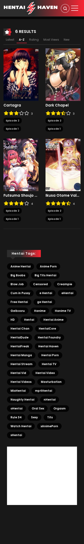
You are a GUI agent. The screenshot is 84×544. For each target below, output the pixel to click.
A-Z (21, 40)
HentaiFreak (19, 346)
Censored (40, 284)
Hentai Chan (19, 329)
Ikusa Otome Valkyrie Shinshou (63, 195)
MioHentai (18, 391)
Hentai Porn (50, 355)
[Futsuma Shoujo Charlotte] (21, 164)
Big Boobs (17, 275)
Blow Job (17, 284)
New (67, 40)
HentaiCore (47, 329)
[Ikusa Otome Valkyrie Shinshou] (63, 164)
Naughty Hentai (22, 400)
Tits (50, 417)
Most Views (51, 40)
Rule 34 (16, 417)
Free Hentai (19, 302)
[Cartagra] (21, 74)
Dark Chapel (57, 105)
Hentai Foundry (49, 337)
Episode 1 (12, 129)
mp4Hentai (43, 391)
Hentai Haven (48, 346)
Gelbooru (17, 311)
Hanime (40, 311)
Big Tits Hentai (45, 275)
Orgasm (59, 408)
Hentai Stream (21, 364)
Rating (34, 40)
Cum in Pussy (20, 293)
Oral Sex (38, 408)
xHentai (16, 435)
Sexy (34, 417)
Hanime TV (63, 311)
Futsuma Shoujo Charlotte (21, 195)
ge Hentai (44, 302)
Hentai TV (49, 364)
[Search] (65, 8)
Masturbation (51, 382)
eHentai (67, 293)
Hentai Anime (53, 320)
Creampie (64, 284)
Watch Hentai (20, 426)
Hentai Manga (21, 355)
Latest (10, 40)
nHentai (50, 400)
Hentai (29, 320)
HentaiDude (19, 337)
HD (12, 320)
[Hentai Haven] (31, 8)
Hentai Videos (21, 382)
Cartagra (12, 105)
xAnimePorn (49, 426)
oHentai (16, 408)
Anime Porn (48, 266)
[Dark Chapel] (63, 74)
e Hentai (45, 293)
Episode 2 (12, 120)
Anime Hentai (20, 266)
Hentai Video (45, 373)
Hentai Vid (18, 373)
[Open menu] (74, 8)
